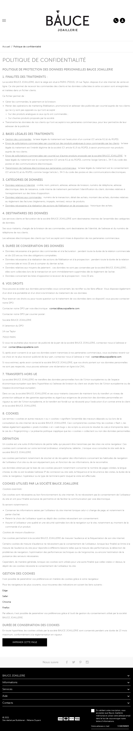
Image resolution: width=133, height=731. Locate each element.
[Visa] (60, 719)
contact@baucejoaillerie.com (64, 308)
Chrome (6, 602)
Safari (5, 596)
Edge (5, 590)
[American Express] (77, 719)
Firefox (5, 607)
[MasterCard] (66, 719)
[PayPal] (71, 719)
